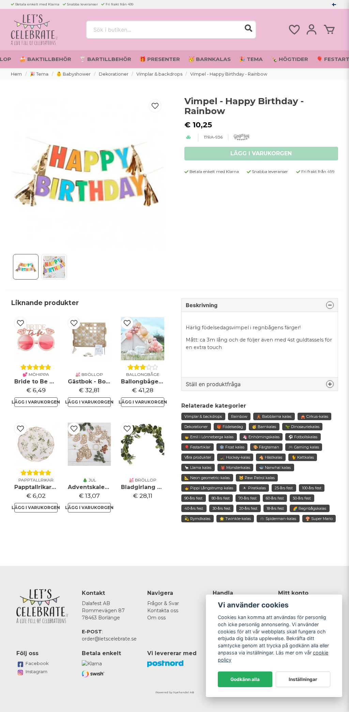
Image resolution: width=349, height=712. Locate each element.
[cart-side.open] (329, 29)
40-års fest (193, 508)
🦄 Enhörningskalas (261, 436)
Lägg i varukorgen (36, 402)
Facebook (37, 663)
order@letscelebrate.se (109, 639)
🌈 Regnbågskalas (309, 508)
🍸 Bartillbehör (105, 59)
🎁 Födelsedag (230, 426)
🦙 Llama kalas (197, 467)
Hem (16, 74)
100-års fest (311, 488)
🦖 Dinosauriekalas (302, 426)
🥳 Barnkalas (209, 59)
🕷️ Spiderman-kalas (278, 518)
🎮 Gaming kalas (303, 447)
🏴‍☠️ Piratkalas (254, 488)
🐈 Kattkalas (302, 457)
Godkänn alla (245, 679)
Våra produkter (197, 457)
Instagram (36, 671)
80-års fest (221, 498)
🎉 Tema (251, 59)
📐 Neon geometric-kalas (207, 477)
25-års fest (284, 488)
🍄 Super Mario (319, 518)
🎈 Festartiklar (197, 447)
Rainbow (239, 416)
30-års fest (221, 508)
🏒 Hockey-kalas (235, 457)
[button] (334, 4)
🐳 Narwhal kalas (275, 467)
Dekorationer (113, 74)
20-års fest (248, 508)
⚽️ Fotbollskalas (302, 436)
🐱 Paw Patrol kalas (257, 477)
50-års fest (302, 498)
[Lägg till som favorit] (294, 29)
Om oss (156, 618)
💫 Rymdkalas (197, 518)
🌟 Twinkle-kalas (235, 518)
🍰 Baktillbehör (45, 59)
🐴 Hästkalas (270, 457)
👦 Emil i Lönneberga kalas (208, 436)
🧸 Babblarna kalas (273, 416)
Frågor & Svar (163, 603)
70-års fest (248, 498)
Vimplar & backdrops (159, 74)
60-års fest (275, 498)
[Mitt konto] (311, 29)
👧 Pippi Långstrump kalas (208, 488)
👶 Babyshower (73, 74)
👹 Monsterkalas (235, 467)
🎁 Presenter (159, 59)
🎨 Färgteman (266, 447)
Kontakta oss (162, 610)
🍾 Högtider (289, 59)
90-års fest (193, 498)
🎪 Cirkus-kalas (314, 416)
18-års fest (275, 508)
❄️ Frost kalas (231, 447)
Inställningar (303, 679)
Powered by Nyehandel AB (174, 692)
